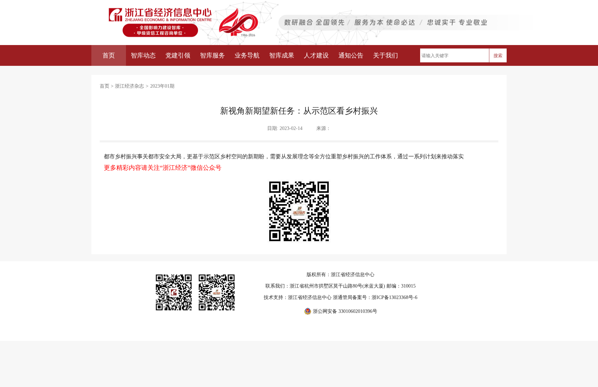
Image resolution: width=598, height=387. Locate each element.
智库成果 (281, 55)
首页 (108, 55)
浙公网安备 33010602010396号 (345, 311)
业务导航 (247, 55)
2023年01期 (162, 86)
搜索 (497, 55)
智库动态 (143, 55)
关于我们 (385, 55)
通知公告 (350, 55)
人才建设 (316, 55)
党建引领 (177, 55)
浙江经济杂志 (129, 86)
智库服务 (212, 55)
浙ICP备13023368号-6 (394, 297)
